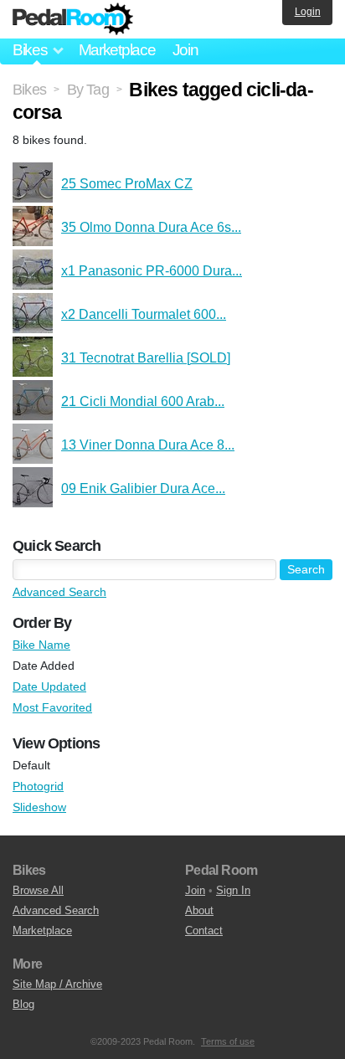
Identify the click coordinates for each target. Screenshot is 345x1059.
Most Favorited (52, 707)
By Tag (88, 89)
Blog (23, 1004)
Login (308, 12)
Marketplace (117, 50)
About (199, 910)
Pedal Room (73, 19)
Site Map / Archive (57, 984)
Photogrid (38, 786)
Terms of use (228, 1041)
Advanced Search (59, 592)
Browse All (38, 890)
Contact (204, 930)
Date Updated (49, 686)
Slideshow (39, 807)
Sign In (233, 890)
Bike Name (41, 644)
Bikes (29, 89)
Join (185, 50)
